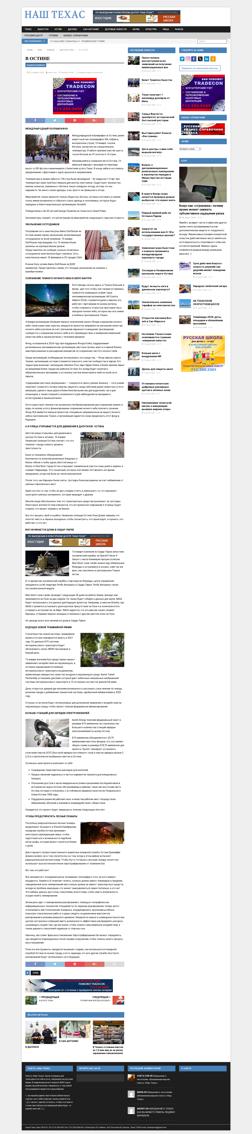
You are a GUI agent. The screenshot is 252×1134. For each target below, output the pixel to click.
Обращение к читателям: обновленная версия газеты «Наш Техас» (153, 1079)
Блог (184, 161)
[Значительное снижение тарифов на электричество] (134, 305)
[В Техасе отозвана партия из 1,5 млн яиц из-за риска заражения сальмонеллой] (108, 1032)
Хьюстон (43, 29)
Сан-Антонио (91, 29)
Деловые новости (116, 29)
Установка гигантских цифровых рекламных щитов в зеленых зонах (156, 386)
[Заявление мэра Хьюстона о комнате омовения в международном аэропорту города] (134, 250)
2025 (40, 50)
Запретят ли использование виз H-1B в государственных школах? (158, 232)
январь (51, 50)
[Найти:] (212, 41)
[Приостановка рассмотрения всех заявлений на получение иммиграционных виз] (134, 60)
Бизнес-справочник (76, 35)
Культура (151, 29)
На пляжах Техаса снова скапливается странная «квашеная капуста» (156, 337)
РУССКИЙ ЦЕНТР (34, 35)
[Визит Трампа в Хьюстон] (134, 82)
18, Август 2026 (149, 261)
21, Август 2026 (149, 204)
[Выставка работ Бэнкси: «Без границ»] (134, 135)
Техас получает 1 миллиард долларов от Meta (156, 98)
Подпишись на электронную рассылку (200, 68)
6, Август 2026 (149, 394)
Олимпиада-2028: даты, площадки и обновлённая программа (208, 320)
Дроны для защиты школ (157, 369)
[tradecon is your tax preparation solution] (69, 985)
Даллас (72, 29)
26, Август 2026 (149, 124)
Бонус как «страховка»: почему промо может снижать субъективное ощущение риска (201, 209)
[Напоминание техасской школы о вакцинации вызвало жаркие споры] (134, 405)
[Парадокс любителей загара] (185, 288)
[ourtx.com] (131, 1079)
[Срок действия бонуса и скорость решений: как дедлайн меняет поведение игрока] (185, 266)
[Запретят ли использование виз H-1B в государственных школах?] (134, 231)
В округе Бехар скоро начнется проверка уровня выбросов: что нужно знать (158, 197)
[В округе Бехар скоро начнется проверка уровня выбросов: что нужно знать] (134, 196)
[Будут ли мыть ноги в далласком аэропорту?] (134, 289)
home (35, 973)
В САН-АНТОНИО (68, 1041)
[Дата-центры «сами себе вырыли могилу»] (134, 151)
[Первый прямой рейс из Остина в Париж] (134, 215)
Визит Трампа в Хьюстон (157, 80)
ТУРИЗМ (53, 35)
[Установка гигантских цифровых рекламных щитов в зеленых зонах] (134, 386)
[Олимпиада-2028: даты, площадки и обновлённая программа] (185, 319)
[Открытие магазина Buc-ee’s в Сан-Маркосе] (134, 320)
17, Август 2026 (149, 293)
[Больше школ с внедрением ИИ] (134, 355)
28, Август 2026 (149, 71)
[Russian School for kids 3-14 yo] (203, 353)
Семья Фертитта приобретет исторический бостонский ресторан (158, 117)
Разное (179, 29)
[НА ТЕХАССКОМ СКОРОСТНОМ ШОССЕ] (185, 303)
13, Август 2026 (149, 309)
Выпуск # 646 (68, 72)
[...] (189, 253)
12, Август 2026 (149, 325)
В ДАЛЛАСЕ (32, 1047)
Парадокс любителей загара (210, 286)
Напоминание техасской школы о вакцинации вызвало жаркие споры (157, 406)
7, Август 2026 (149, 373)
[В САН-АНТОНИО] (74, 1029)
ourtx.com (52, 72)
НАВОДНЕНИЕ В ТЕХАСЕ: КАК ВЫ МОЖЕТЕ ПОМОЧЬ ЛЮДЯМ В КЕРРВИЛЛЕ (156, 1112)
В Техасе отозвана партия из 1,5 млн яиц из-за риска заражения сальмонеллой (108, 1050)
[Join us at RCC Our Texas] (136, 16)
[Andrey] (131, 1112)
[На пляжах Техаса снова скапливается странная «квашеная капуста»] (134, 336)
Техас (28, 29)
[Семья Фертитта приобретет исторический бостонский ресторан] (134, 116)
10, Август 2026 (149, 360)
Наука (136, 29)
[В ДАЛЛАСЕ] (41, 1032)
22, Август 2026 (149, 185)
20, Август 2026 (201, 327)
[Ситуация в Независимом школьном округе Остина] (134, 273)
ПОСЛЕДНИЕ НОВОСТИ (142, 50)
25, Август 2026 (149, 140)
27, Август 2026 (149, 84)
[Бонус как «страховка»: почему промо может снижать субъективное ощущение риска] (203, 184)
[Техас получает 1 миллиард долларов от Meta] (134, 97)
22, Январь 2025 (36, 72)
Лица (166, 29)
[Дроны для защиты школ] (134, 371)
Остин (58, 29)
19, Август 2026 (149, 239)
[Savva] (131, 1096)
